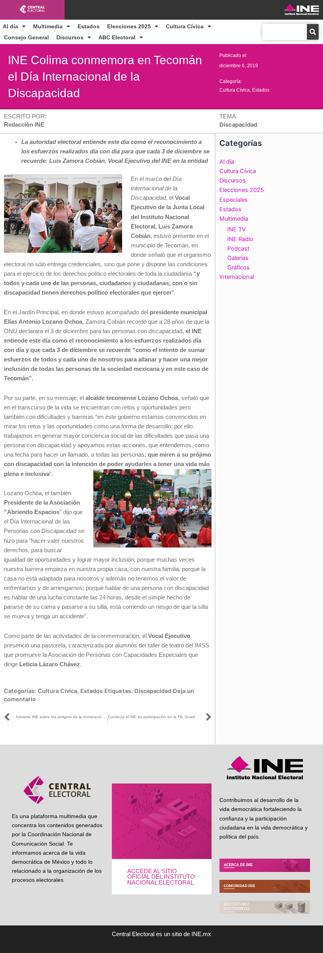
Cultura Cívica (185, 26)
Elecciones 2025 (129, 26)
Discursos (70, 37)
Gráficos (238, 267)
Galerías (238, 258)
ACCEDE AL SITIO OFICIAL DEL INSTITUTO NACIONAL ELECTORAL (161, 877)
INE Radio (240, 239)
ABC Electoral (117, 37)
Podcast (238, 248)
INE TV (236, 229)
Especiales (233, 199)
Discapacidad (152, 691)
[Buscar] (313, 32)
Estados (89, 26)
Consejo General (26, 37)
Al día (10, 26)
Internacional (236, 276)
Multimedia (48, 26)
